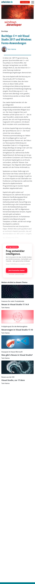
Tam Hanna (11, 49)
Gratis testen (25, 2)
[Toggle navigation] (7, 2)
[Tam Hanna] (4, 49)
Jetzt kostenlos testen (16, 270)
